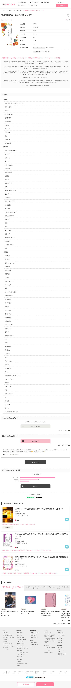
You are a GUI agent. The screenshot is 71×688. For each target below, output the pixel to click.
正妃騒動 (7, 256)
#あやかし (9, 58)
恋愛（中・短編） (21, 637)
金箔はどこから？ (10, 237)
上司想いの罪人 (9, 245)
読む (45, 684)
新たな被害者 (9, 295)
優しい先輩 (8, 121)
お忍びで (7, 353)
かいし (4, 454)
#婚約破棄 (9, 573)
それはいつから (9, 335)
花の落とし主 (9, 183)
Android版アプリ (61, 635)
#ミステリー (23, 58)
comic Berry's (34, 642)
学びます (7, 161)
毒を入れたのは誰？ (10, 150)
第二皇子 (7, 154)
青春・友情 (19, 650)
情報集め (7, 219)
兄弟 (6, 223)
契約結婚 (7, 266)
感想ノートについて (62, 445)
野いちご (60, 647)
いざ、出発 (8, 386)
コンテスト (34, 5)
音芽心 (16, 538)
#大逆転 (43, 550)
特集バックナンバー (48, 650)
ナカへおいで (9, 324)
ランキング (35, 2)
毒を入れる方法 (9, 216)
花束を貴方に (9, 172)
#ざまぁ (41, 573)
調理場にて (8, 197)
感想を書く (35, 441)
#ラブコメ (16, 58)
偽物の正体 (8, 317)
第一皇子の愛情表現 (10, 292)
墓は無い (7, 401)
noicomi (32, 646)
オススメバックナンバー (49, 652)
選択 (6, 136)
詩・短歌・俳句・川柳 (22, 663)
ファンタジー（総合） (22, 639)
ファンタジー (20, 641)
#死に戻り (18, 524)
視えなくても (9, 285)
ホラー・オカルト (21, 654)
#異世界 (58, 58)
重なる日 (7, 234)
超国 (6, 343)
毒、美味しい (9, 114)
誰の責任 (7, 404)
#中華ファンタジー (38, 58)
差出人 (7, 372)
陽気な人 (7, 179)
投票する (35, 486)
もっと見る (35, 462)
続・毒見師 (8, 303)
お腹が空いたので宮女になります (14, 103)
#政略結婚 (12, 524)
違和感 (7, 306)
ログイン (62, 2)
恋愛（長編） (20, 635)
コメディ (19, 661)
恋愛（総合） (20, 632)
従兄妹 (7, 125)
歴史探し (7, 364)
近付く (7, 226)
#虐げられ (19, 573)
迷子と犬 (7, 128)
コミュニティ (6, 649)
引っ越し (7, 277)
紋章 (6, 339)
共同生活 (7, 139)
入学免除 (7, 132)
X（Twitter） (60, 640)
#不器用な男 (32, 524)
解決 (6, 248)
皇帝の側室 (8, 143)
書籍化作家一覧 (34, 637)
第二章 (5, 147)
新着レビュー (6, 639)
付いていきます (9, 379)
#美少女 (30, 58)
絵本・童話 (19, 659)
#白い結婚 (28, 550)
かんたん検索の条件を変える (60, 623)
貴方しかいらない (10, 263)
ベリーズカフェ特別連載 (49, 647)
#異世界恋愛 (5, 524)
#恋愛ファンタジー (53, 573)
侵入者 (7, 332)
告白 (6, 187)
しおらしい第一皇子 (10, 212)
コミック (23, 5)
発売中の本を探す (34, 632)
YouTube (60, 642)
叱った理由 (8, 230)
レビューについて (63, 430)
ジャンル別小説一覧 (7, 643)
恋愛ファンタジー (21, 643)
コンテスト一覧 (47, 632)
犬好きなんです (9, 281)
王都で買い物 (9, 165)
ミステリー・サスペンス (22, 648)
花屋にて (7, 168)
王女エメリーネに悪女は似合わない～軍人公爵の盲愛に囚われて (38, 509)
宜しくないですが (10, 201)
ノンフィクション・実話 (22, 652)
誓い (6, 357)
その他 (18, 665)
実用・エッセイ (20, 646)
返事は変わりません (10, 190)
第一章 (5, 99)
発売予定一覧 (34, 635)
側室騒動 (7, 274)
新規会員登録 (62, 5)
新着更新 (5, 641)
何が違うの (8, 310)
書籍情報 (46, 2)
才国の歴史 (8, 299)
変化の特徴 (8, 346)
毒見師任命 (8, 118)
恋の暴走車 (8, 270)
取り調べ (7, 241)
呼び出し (7, 259)
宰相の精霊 (8, 321)
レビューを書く (35, 426)
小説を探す (23, 2)
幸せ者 (7, 382)
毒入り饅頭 (8, 107)
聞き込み (7, 350)
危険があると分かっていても (13, 375)
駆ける (7, 408)
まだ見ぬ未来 (9, 393)
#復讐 (22, 524)
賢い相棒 (7, 208)
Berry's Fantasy (34, 644)
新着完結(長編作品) (7, 635)
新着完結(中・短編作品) (8, 637)
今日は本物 (8, 314)
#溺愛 (26, 524)
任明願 (7, 176)
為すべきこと (9, 361)
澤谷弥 (16, 511)
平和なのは (8, 328)
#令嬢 (11, 550)
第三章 (5, 252)
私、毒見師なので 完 (11, 411)
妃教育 (7, 288)
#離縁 (3, 550)
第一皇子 (7, 110)
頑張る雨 (7, 158)
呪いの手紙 (8, 368)
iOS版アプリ (60, 632)
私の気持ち (8, 205)
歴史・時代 (19, 656)
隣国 (6, 390)
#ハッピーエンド (50, 58)
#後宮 (3, 58)
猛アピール (8, 194)
